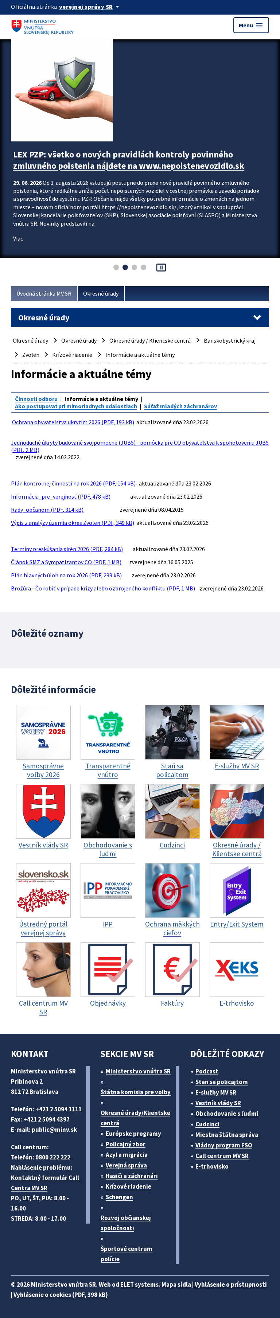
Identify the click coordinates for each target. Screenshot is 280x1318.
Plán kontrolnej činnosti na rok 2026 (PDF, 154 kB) (73, 483)
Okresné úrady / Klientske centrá (150, 340)
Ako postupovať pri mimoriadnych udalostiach (76, 406)
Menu (251, 25)
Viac (18, 238)
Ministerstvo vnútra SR (138, 1071)
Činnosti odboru (36, 398)
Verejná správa (126, 1165)
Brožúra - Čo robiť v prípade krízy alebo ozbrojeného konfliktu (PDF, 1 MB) (103, 588)
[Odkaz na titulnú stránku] (44, 25)
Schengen (119, 1197)
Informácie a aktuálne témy (140, 354)
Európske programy (133, 1134)
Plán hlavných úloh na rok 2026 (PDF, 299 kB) (66, 575)
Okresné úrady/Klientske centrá (135, 1118)
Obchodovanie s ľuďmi (226, 1114)
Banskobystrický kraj (230, 340)
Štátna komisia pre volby (136, 1092)
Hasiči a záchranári (132, 1176)
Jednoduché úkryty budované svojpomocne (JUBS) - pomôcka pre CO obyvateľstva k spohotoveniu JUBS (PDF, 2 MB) (140, 446)
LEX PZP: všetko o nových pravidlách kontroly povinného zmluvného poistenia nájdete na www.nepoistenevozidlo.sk (128, 160)
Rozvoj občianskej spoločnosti (126, 1223)
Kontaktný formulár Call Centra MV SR (45, 1183)
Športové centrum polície (126, 1254)
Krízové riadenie (72, 354)
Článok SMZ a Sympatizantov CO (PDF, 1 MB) (66, 562)
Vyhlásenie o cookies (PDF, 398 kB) (60, 1295)
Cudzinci (207, 1124)
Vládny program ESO (223, 1145)
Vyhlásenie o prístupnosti (231, 1284)
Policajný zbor (125, 1144)
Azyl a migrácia (127, 1155)
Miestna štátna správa (226, 1135)
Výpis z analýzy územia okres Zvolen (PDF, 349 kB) (72, 522)
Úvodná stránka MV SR (43, 293)
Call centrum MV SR (222, 1156)
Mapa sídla (176, 1284)
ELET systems (139, 1284)
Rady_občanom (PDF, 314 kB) (47, 509)
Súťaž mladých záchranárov (180, 406)
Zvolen (30, 354)
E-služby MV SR (215, 1092)
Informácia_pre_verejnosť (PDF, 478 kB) (60, 496)
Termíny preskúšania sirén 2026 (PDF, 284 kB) (67, 549)
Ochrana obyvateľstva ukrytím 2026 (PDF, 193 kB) (73, 422)
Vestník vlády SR (218, 1103)
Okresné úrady (100, 293)
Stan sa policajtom (221, 1082)
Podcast (206, 1071)
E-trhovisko (212, 1166)
